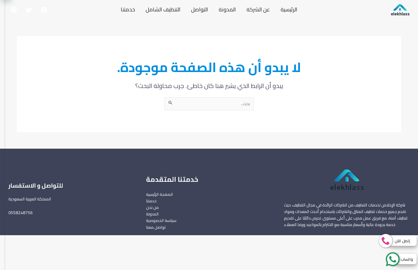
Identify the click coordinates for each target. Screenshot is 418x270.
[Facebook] (43, 9)
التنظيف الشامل (163, 9)
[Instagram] (13, 9)
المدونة (227, 9)
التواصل (199, 9)
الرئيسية (289, 9)
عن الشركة (258, 9)
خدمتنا (128, 9)
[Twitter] (28, 9)
